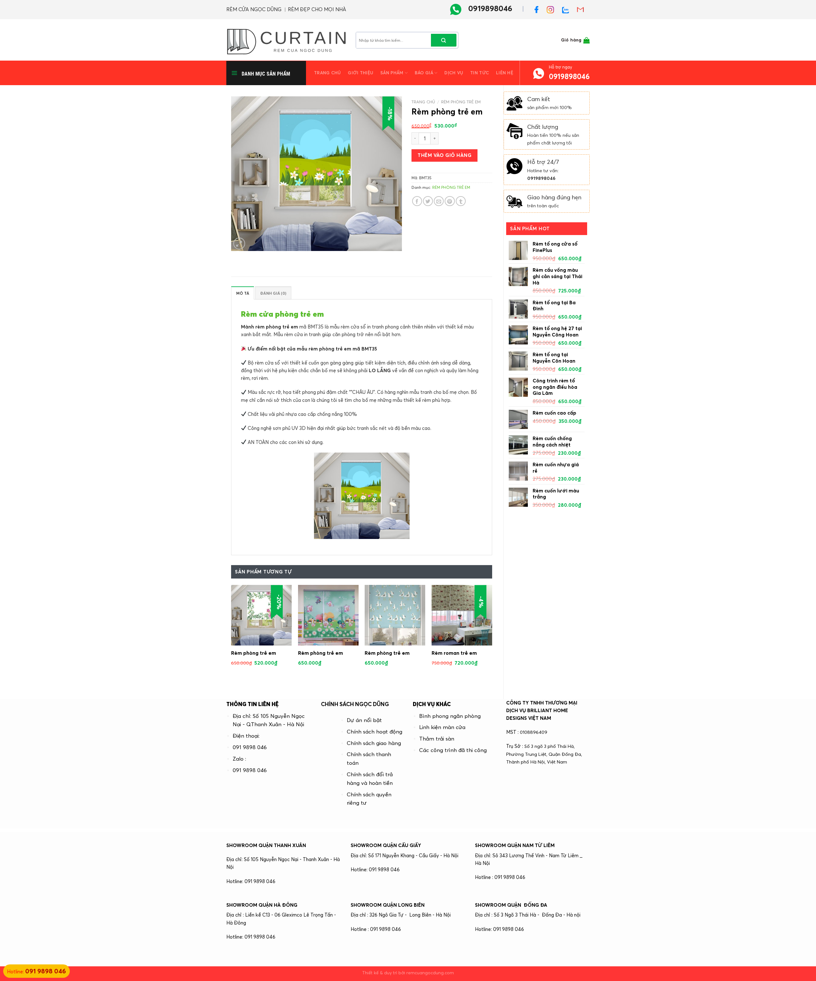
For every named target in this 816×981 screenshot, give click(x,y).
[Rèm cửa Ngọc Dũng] (286, 39)
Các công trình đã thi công (453, 750)
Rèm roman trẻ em (454, 653)
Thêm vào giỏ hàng (444, 155)
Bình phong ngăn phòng (450, 716)
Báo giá (424, 73)
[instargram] (553, 8)
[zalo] (568, 8)
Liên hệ (504, 73)
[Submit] (443, 40)
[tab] (242, 292)
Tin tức (479, 73)
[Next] (492, 634)
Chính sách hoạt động (374, 731)
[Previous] (231, 634)
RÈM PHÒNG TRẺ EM (461, 101)
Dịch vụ (453, 73)
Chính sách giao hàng (374, 743)
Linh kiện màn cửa (442, 727)
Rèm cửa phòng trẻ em (282, 314)
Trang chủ (327, 73)
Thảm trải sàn (436, 738)
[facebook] (539, 8)
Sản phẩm (391, 73)
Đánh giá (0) (273, 293)
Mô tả (242, 293)
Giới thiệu (360, 73)
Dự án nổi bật (364, 720)
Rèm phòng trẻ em (253, 653)
